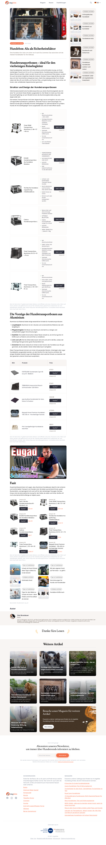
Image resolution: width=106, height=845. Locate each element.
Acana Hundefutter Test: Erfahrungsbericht (78, 786)
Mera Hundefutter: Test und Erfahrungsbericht (79, 801)
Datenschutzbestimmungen (65, 762)
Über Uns (33, 838)
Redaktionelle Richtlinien (44, 838)
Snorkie (25, 803)
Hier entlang (48, 727)
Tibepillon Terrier (28, 798)
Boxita (25, 787)
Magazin (43, 3)
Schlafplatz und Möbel (17, 43)
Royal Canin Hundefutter (72, 793)
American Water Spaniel (30, 790)
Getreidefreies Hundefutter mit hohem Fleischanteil (81, 815)
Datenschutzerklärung (68, 838)
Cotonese (26, 801)
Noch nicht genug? (53, 743)
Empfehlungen (61, 3)
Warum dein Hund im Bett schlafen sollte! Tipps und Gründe (83, 808)
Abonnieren (62, 755)
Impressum (56, 838)
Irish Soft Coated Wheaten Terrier (33, 806)
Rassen (51, 3)
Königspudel (27, 793)
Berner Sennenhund (29, 811)
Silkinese (26, 809)
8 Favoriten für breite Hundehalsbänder (77, 783)
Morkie (25, 795)
